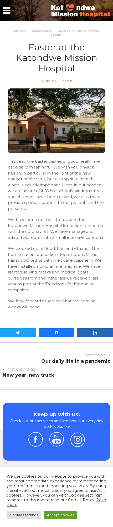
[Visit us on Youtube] (56, 444)
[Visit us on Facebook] (35, 444)
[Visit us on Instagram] (77, 440)
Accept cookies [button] (60, 515)
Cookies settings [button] (24, 515)
